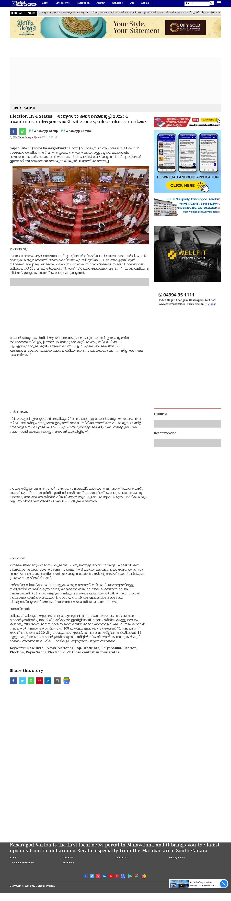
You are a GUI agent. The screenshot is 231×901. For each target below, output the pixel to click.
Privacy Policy (176, 849)
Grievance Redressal (22, 855)
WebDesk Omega (23, 137)
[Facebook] (86, 868)
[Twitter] (92, 868)
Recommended (165, 433)
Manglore (117, 3)
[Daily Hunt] (136, 868)
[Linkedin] (104, 868)
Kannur (100, 3)
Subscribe (69, 855)
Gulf (132, 3)
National (29, 108)
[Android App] (129, 867)
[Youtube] (111, 868)
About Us (68, 849)
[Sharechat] (143, 868)
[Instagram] (98, 868)
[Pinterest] (117, 868)
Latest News (62, 3)
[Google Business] (122, 867)
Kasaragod (83, 3)
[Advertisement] (111, 80)
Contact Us (122, 849)
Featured (160, 414)
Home (45, 3)
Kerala (145, 3)
